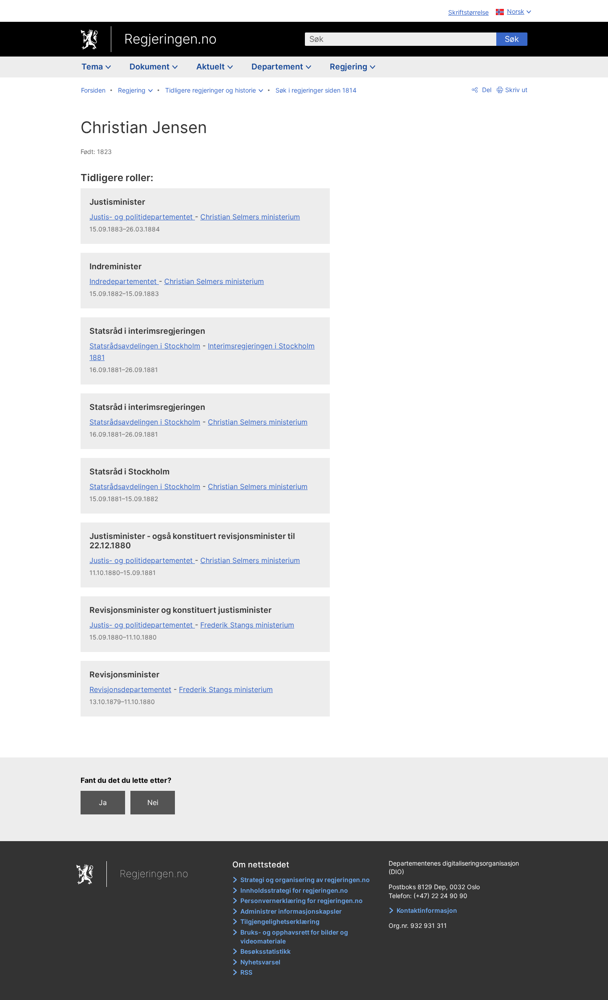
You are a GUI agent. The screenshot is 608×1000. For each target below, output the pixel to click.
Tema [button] (93, 66)
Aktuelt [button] (211, 66)
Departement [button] (278, 66)
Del (485, 89)
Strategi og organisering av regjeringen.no (305, 879)
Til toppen (209, 744)
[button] (135, 90)
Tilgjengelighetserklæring (280, 921)
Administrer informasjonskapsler (291, 911)
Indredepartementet (124, 281)
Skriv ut (516, 89)
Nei (152, 802)
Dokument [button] (150, 66)
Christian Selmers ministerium (250, 216)
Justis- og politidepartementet (142, 216)
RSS (246, 972)
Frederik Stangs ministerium (247, 624)
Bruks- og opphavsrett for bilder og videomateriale (294, 936)
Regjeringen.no (170, 39)
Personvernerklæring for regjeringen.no (301, 900)
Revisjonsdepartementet (130, 689)
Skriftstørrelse (468, 12)
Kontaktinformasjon (427, 910)
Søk (512, 39)
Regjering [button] (349, 66)
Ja (103, 802)
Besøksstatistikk (265, 951)
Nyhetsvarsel (260, 962)
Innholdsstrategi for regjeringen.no (294, 890)
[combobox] (400, 39)
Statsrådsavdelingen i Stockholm (144, 345)
